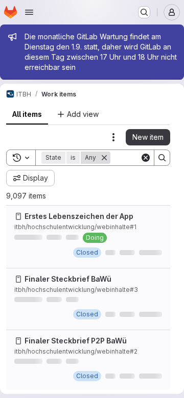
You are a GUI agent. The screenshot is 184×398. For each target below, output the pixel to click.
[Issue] (18, 216)
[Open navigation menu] (29, 12)
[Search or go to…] (144, 12)
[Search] (162, 158)
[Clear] (146, 158)
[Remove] (104, 158)
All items (27, 114)
